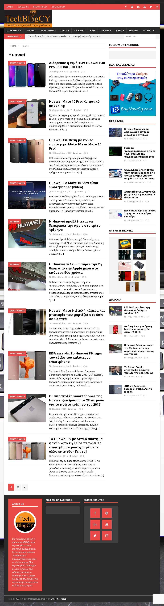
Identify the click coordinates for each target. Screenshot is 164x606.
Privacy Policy (40, 7)
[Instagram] (157, 7)
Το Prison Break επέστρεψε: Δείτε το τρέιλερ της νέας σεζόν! (138, 370)
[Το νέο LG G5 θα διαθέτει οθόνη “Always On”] (139, 244)
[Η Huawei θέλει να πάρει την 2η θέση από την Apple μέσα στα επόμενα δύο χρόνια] (115, 348)
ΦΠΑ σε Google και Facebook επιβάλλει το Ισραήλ (138, 388)
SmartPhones (48, 30)
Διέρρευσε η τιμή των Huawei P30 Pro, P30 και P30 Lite (77, 65)
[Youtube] (144, 7)
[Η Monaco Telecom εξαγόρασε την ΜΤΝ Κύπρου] (125, 244)
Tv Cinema (105, 30)
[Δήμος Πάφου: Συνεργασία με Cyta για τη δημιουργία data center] (115, 195)
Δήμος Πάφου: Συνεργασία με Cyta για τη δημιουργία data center (140, 194)
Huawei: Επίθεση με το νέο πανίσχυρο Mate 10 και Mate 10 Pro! (75, 144)
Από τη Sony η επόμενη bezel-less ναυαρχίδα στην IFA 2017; (138, 329)
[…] (86, 91)
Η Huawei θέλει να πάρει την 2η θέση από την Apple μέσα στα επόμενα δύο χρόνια (75, 268)
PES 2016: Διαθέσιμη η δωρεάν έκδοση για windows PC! (137, 310)
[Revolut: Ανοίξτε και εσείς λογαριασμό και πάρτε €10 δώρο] (115, 214)
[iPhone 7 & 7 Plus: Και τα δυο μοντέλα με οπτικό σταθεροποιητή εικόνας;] (125, 265)
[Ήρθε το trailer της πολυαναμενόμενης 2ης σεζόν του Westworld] (125, 255)
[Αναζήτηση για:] (140, 36)
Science (120, 30)
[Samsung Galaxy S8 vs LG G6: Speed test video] (139, 276)
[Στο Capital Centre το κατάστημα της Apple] (139, 255)
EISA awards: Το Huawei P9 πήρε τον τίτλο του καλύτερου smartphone (75, 357)
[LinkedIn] (138, 7)
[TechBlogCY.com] (28, 25)
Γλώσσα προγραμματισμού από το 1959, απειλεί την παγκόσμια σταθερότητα (139, 152)
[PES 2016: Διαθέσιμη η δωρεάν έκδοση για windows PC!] (115, 311)
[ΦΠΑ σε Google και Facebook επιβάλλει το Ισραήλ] (115, 389)
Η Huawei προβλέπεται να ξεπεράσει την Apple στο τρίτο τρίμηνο (75, 225)
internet (31, 30)
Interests (148, 30)
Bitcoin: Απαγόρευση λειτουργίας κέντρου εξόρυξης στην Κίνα (136, 131)
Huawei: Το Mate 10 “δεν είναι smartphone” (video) (73, 185)
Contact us (23, 7)
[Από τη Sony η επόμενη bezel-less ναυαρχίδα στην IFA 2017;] (115, 329)
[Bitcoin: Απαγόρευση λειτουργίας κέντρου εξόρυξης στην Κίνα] (115, 132)
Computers (13, 30)
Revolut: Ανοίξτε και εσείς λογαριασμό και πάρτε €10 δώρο (140, 213)
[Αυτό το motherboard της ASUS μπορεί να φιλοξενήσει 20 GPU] (139, 265)
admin (76, 71)
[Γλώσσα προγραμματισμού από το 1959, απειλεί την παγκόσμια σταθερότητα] (115, 151)
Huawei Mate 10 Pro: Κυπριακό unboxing (74, 103)
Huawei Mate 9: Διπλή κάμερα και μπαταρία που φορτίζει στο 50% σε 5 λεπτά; (77, 314)
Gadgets (78, 30)
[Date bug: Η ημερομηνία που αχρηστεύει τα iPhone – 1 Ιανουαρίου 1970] (132, 286)
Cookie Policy (58, 7)
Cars (92, 30)
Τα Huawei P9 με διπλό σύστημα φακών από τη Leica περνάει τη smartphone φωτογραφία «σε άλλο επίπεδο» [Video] (76, 445)
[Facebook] (126, 7)
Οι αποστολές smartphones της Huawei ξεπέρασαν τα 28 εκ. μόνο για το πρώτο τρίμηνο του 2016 (76, 400)
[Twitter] (151, 7)
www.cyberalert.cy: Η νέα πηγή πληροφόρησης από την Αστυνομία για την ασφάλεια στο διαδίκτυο (139, 174)
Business (133, 30)
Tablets (65, 30)
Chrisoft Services (58, 599)
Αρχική (10, 7)
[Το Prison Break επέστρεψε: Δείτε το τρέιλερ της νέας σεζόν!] (115, 370)
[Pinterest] (132, 7)
